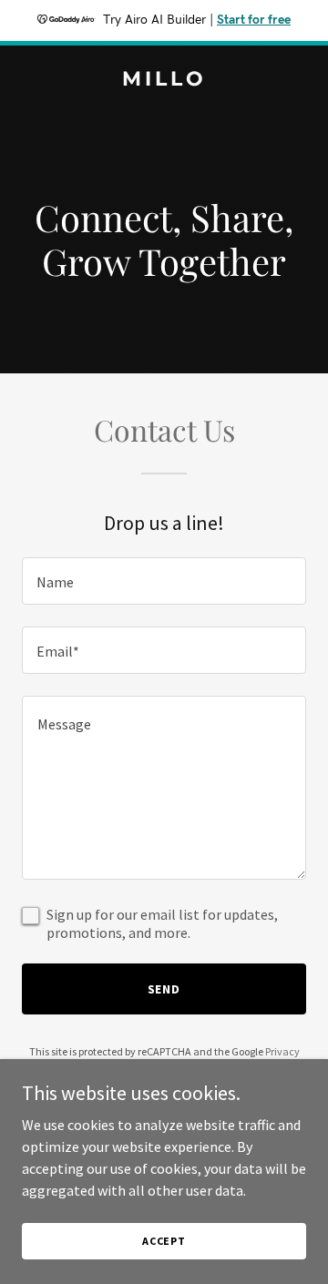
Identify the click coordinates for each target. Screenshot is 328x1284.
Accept (164, 1241)
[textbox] (164, 581)
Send (164, 989)
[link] (164, 80)
